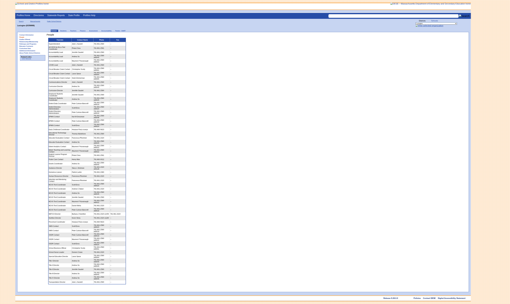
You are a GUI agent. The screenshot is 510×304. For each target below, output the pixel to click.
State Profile (74, 15)
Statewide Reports (56, 15)
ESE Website (26, 59)
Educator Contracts (26, 46)
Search (21, 21)
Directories (39, 15)
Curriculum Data (25, 48)
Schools (434, 21)
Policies (417, 298)
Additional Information (27, 51)
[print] (129, 35)
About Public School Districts (29, 53)
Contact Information (26, 35)
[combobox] (393, 16)
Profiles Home (23, 15)
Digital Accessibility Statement (452, 298)
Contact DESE (429, 298)
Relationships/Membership (28, 41)
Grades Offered (24, 39)
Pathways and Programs (27, 44)
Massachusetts (35, 21)
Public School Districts (54, 21)
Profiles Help (89, 15)
